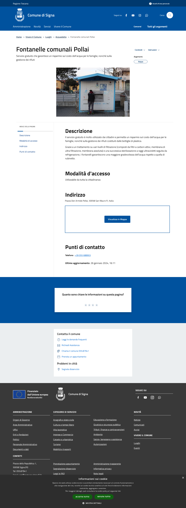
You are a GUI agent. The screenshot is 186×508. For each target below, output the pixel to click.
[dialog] (93, 491)
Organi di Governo (21, 419)
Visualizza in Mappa (117, 219)
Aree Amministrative (22, 424)
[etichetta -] (97, 305)
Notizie (137, 419)
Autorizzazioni (100, 444)
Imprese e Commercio (63, 434)
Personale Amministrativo (25, 444)
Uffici (15, 429)
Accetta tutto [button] (82, 497)
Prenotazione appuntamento (66, 463)
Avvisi (136, 429)
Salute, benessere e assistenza (108, 439)
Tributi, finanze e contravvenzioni (109, 429)
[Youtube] (132, 15)
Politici (16, 439)
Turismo (57, 444)
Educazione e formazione (105, 419)
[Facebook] (125, 15)
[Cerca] (170, 15)
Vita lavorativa (60, 429)
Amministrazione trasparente (107, 463)
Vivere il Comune (34, 37)
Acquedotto (61, 37)
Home (19, 37)
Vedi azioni (152, 49)
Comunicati (139, 424)
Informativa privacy (103, 468)
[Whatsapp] (145, 15)
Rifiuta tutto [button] (103, 496)
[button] (92, 503)
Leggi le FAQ (59, 473)
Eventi (137, 448)
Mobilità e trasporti (62, 449)
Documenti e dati (21, 449)
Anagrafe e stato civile (63, 419)
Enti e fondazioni (20, 434)
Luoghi (48, 37)
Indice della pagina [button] (27, 126)
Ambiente (98, 434)
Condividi (139, 49)
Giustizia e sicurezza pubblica (107, 424)
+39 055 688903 (83, 255)
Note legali (98, 473)
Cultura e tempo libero (63, 424)
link (119, 491)
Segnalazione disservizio (64, 468)
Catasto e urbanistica (63, 439)
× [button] (183, 478)
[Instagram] (138, 15)
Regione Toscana (20, 3)
